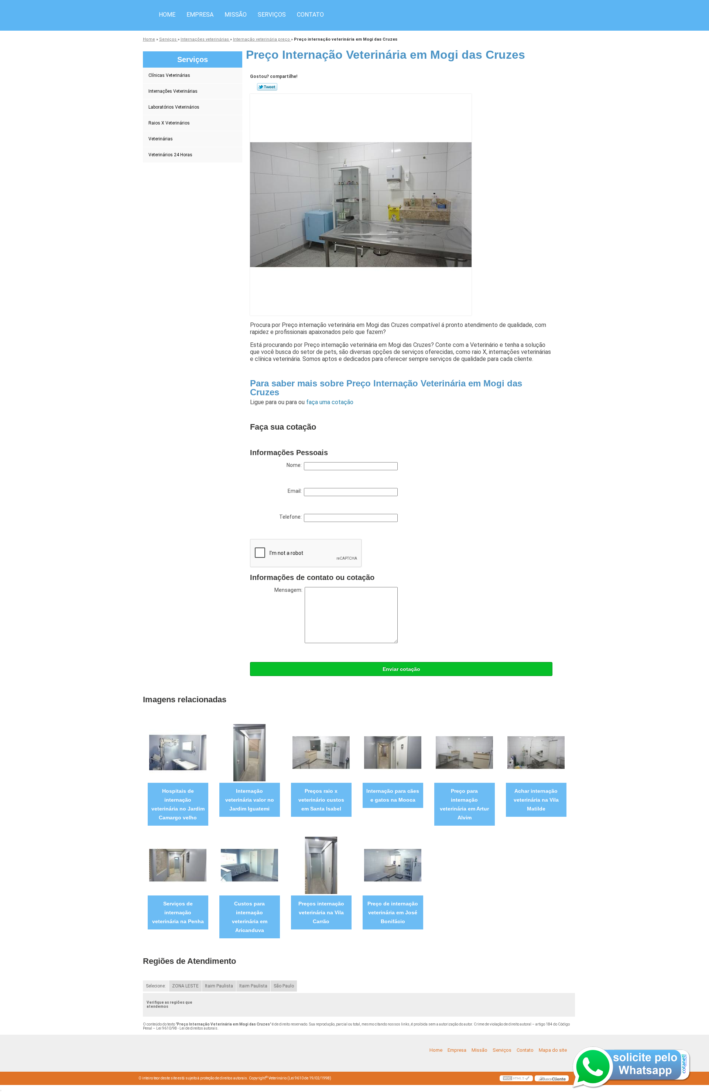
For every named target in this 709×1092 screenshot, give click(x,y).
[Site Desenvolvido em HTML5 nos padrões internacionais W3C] (516, 1078)
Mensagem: (289, 590)
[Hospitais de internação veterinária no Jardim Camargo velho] (178, 752)
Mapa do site (553, 1050)
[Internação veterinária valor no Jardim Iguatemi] (249, 752)
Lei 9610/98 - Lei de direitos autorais (187, 1028)
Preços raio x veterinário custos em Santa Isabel (321, 800)
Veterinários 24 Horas (170, 154)
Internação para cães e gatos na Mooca (392, 795)
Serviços (272, 14)
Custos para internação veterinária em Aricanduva (249, 917)
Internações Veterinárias (173, 91)
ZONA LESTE (185, 986)
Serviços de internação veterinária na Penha (178, 912)
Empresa (199, 14)
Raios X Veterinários (169, 123)
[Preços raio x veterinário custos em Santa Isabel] (321, 752)
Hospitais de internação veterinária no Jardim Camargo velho (178, 804)
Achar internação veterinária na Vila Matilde (536, 800)
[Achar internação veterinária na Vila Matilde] (536, 752)
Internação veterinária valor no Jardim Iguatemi (249, 800)
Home (167, 14)
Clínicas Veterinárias (169, 75)
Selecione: (156, 986)
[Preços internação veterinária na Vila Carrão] (321, 865)
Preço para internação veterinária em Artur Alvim (464, 804)
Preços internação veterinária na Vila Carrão (321, 912)
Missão (236, 14)
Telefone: (291, 517)
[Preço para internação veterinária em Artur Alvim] (464, 752)
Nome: (295, 465)
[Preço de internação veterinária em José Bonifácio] (393, 865)
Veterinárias (160, 138)
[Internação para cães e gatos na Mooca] (393, 752)
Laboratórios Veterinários (173, 107)
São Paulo (284, 986)
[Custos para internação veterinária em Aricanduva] (249, 865)
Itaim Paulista (219, 986)
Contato (310, 14)
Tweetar (267, 87)
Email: (296, 491)
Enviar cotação (401, 669)
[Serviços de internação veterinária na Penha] (178, 865)
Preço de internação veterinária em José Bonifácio (392, 912)
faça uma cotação (329, 402)
